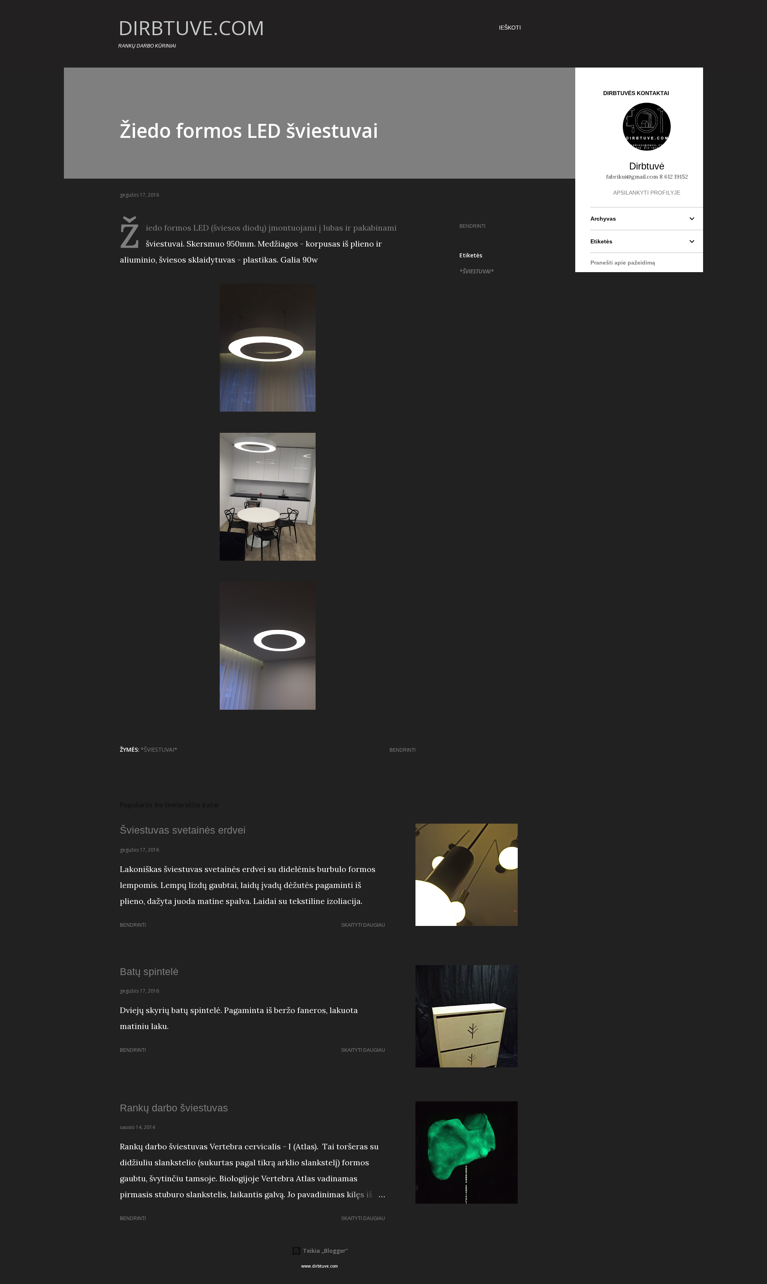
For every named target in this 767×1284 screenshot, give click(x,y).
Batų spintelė (149, 971)
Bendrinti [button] (472, 226)
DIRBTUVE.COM (191, 27)
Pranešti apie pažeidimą (622, 262)
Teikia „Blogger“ (324, 1250)
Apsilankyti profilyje (646, 192)
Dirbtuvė (646, 166)
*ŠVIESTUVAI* (476, 271)
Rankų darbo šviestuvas (174, 1107)
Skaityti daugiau (363, 925)
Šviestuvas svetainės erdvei (183, 830)
